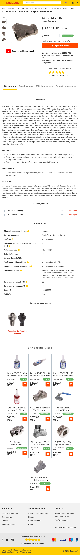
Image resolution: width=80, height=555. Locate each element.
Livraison (31, 517)
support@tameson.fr (9, 524)
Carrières (5, 521)
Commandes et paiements (38, 514)
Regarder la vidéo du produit (23, 51)
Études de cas (7, 517)
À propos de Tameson (10, 514)
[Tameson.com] (12, 3)
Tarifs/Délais (64, 517)
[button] (3, 3)
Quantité (45, 36)
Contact (31, 524)
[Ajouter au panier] (24, 384)
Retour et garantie (34, 521)
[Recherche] (59, 2)
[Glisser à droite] (11, 31)
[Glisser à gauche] (36, 31)
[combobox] (42, 2)
